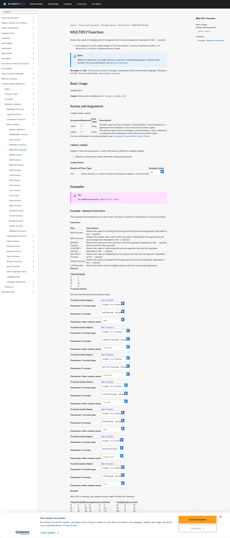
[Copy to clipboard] (162, 171)
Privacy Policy (70, 525)
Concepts (9, 99)
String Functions (13, 246)
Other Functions (13, 266)
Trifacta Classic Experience (13, 84)
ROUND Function (16, 221)
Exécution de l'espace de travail (15, 63)
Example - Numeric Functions (211, 40)
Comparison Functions (16, 119)
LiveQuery (6, 38)
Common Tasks (11, 94)
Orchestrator (7, 69)
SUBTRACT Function (17, 145)
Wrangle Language (13, 104)
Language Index (13, 277)
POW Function (15, 200)
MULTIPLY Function (18, 150)
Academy (68, 4)
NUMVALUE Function (17, 231)
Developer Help (8, 292)
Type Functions (13, 256)
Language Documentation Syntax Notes (131, 136)
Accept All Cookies (197, 519)
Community (82, 4)
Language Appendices (16, 282)
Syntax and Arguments (206, 27)
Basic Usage (201, 25)
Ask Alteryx (6, 58)
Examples (200, 37)
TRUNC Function (16, 226)
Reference (9, 287)
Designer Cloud (8, 33)
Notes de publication (10, 18)
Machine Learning (9, 79)
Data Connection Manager (13, 74)
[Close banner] (220, 517)
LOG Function (15, 190)
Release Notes (36, 4)
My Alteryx (96, 4)
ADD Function (15, 140)
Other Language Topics (16, 271)
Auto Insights (7, 43)
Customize (196, 528)
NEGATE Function (16, 165)
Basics (7, 89)
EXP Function (14, 185)
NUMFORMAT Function (18, 134)
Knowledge (53, 4)
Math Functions (13, 124)
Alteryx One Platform (10, 28)
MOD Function (15, 160)
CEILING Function (16, 211)
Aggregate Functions (15, 109)
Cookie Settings (47, 533)
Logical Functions (14, 114)
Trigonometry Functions (16, 236)
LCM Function (15, 175)
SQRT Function (15, 206)
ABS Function (14, 180)
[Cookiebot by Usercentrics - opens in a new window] (22, 533)
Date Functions (13, 241)
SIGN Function (15, 170)
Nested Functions (14, 251)
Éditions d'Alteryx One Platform (14, 23)
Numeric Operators (17, 129)
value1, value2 (204, 31)
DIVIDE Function (15, 155)
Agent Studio (7, 53)
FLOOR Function (16, 216)
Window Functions (14, 261)
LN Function (14, 195)
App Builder (6, 48)
